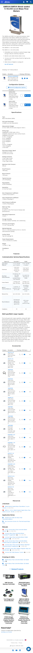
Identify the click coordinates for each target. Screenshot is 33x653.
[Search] (30, 2)
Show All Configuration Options (17, 87)
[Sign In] (23, 2)
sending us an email (6, 632)
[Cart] (27, 2)
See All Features (9, 64)
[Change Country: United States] (25, 640)
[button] (28, 649)
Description (10, 74)
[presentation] (16, 326)
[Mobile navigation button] (1, 1)
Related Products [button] (17, 569)
